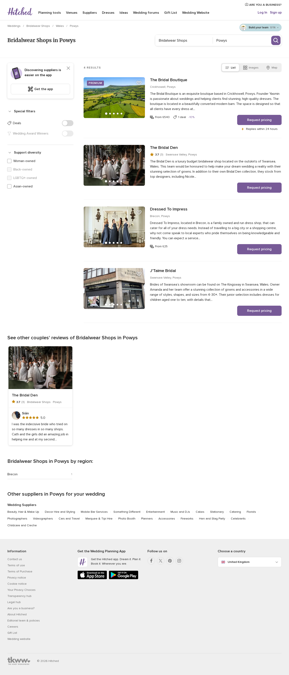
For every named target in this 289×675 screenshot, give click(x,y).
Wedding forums (146, 13)
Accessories (166, 518)
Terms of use (16, 565)
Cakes (200, 512)
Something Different (126, 512)
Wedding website (18, 639)
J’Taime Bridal (163, 270)
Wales (60, 26)
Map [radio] (274, 67)
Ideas (124, 13)
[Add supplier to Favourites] (139, 83)
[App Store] (92, 578)
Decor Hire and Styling (60, 512)
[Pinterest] (170, 561)
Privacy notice (16, 577)
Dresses (108, 13)
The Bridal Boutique (168, 79)
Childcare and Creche (22, 525)
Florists (251, 512)
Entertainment (155, 512)
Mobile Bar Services (94, 512)
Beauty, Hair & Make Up (23, 512)
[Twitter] (160, 561)
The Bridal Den (164, 147)
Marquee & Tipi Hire (99, 518)
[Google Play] (123, 578)
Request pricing (259, 120)
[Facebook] (151, 561)
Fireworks (187, 518)
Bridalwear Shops (38, 26)
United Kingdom (238, 562)
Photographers (17, 518)
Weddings (14, 26)
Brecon (12, 474)
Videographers (43, 518)
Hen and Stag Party (212, 518)
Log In (262, 12)
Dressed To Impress (168, 209)
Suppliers (90, 13)
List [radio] (233, 67)
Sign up (276, 12)
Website (195, 13)
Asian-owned (23, 186)
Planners (147, 518)
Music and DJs (180, 512)
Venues (71, 13)
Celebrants (238, 518)
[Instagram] (179, 561)
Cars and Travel (69, 518)
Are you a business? (20, 608)
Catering (235, 512)
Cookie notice (17, 584)
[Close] (68, 68)
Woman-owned (24, 161)
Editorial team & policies (23, 620)
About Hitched (17, 614)
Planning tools (49, 13)
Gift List (170, 13)
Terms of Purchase (19, 571)
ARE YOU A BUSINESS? (265, 5)
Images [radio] (254, 67)
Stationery (217, 512)
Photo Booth (126, 518)
